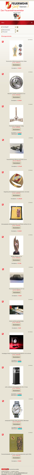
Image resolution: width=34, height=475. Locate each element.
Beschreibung (16, 64)
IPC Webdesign (17, 474)
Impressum (4, 474)
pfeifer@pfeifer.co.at (22, 473)
